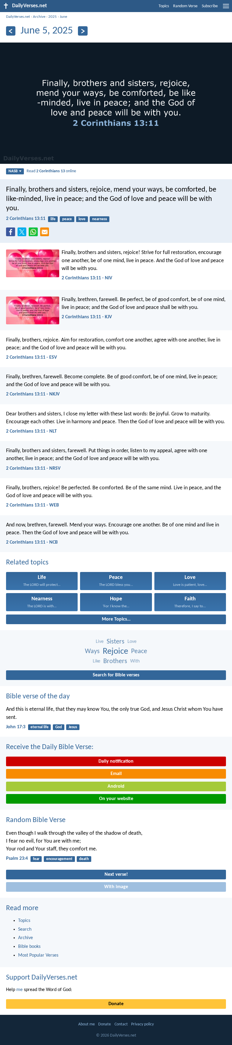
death (84, 859)
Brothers (115, 661)
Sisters (115, 641)
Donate (116, 1004)
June (63, 17)
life (53, 219)
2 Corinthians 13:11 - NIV (87, 278)
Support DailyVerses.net (41, 977)
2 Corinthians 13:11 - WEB (32, 505)
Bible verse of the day (38, 696)
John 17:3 (15, 727)
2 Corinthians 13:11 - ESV (31, 357)
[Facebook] (12, 233)
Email (116, 773)
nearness (99, 219)
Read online (51, 171)
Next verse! (116, 874)
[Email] (46, 233)
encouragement (59, 859)
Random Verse (185, 6)
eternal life (40, 727)
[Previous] (10, 31)
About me (86, 1024)
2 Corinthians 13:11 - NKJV (33, 394)
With (135, 661)
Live (100, 641)
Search (24, 929)
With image (116, 887)
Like (96, 661)
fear (36, 859)
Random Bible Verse (36, 820)
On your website (116, 798)
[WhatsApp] (34, 232)
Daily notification (116, 761)
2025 (52, 17)
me (19, 989)
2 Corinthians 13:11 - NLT (31, 431)
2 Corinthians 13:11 (25, 218)
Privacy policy (142, 1024)
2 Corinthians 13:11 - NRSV (33, 468)
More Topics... (116, 619)
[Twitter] (23, 233)
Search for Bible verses (116, 675)
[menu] (226, 8)
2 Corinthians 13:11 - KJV (87, 317)
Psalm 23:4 (17, 858)
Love (132, 641)
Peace (139, 651)
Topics (164, 6)
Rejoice (115, 651)
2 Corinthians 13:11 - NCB (32, 542)
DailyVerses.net (18, 17)
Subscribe (210, 6)
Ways (92, 651)
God (58, 727)
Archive (39, 17)
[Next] (82, 31)
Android (116, 786)
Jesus (73, 727)
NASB (13, 171)
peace (67, 219)
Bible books (29, 946)
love (82, 219)
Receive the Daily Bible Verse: (49, 747)
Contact (121, 1024)
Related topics (27, 562)
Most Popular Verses (38, 955)
